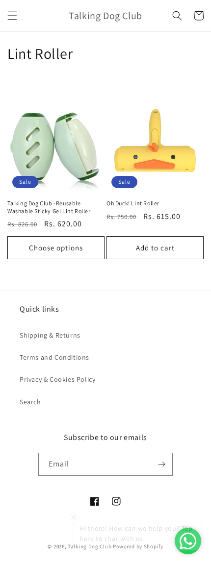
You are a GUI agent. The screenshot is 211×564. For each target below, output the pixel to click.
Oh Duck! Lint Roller (132, 203)
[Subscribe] (161, 464)
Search (30, 401)
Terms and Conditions (54, 357)
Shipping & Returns (50, 335)
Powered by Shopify (138, 546)
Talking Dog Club (89, 546)
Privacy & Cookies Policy (57, 379)
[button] (12, 15)
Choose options (56, 247)
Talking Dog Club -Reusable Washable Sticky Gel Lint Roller (49, 207)
